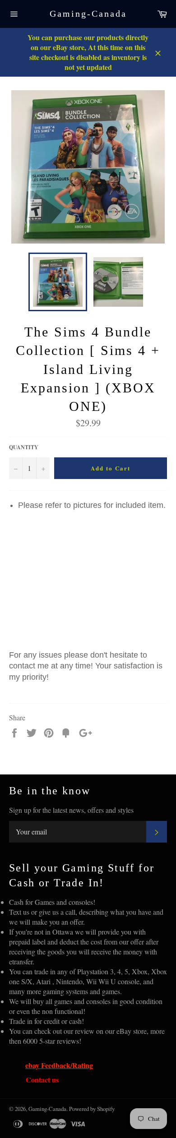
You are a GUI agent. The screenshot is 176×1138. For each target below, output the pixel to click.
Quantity (23, 447)
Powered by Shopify (92, 1109)
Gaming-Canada (88, 13)
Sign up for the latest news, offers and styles (71, 810)
